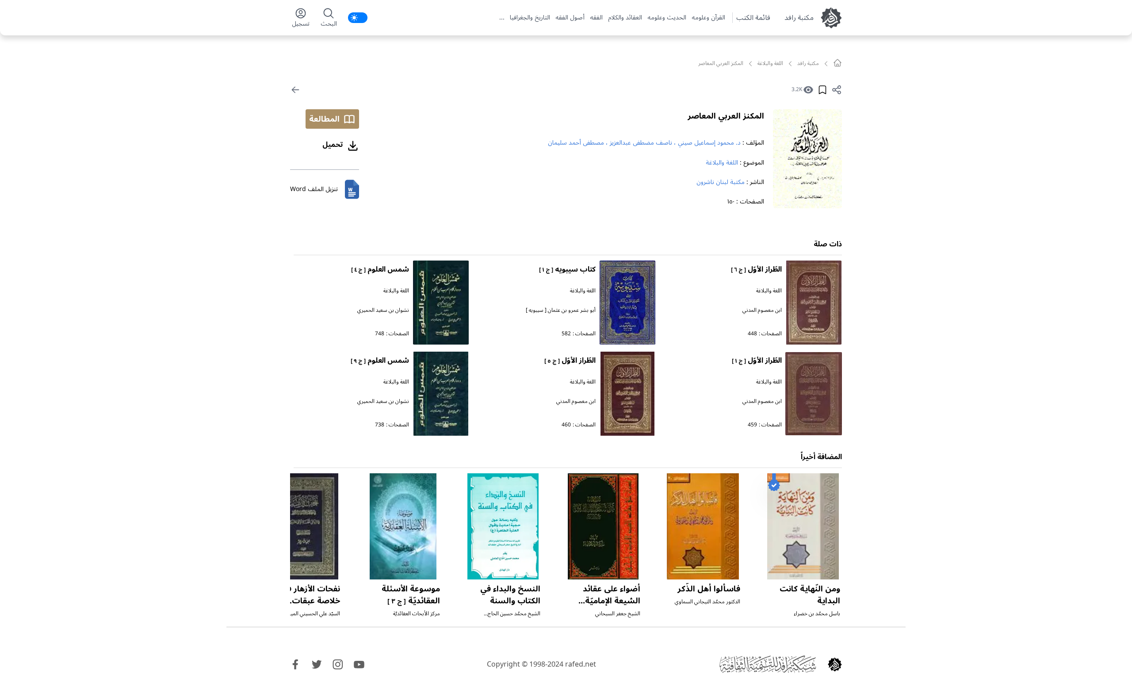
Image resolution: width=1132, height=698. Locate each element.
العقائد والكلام (625, 17)
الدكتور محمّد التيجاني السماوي (707, 601)
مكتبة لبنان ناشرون (720, 182)
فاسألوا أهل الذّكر (708, 588)
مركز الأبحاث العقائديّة (416, 613)
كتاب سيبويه (567, 269)
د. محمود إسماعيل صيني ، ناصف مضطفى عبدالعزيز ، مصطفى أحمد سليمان (644, 142)
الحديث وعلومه (666, 17)
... (502, 17)
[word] (352, 189)
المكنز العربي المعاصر (726, 115)
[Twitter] (316, 664)
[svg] (837, 62)
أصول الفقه (570, 17)
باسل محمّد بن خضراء (817, 613)
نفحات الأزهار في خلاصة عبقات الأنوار (310, 600)
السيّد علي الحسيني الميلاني (311, 613)
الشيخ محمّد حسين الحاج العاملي (514, 617)
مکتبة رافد (799, 17)
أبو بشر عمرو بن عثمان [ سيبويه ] (561, 310)
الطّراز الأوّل (756, 269)
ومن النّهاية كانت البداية (810, 594)
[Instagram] (338, 664)
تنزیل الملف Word (314, 189)
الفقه (596, 17)
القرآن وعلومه (708, 17)
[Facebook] (295, 664)
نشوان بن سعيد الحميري (383, 310)
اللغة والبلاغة (770, 63)
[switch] (357, 17)
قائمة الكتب (753, 17)
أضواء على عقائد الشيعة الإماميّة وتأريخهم (611, 600)
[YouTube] (359, 664)
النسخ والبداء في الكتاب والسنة (510, 594)
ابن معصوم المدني (762, 310)
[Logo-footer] (767, 664)
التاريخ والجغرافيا (530, 17)
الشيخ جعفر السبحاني (617, 613)
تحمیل (332, 144)
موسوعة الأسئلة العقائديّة (411, 594)
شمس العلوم (380, 269)
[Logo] (835, 664)
